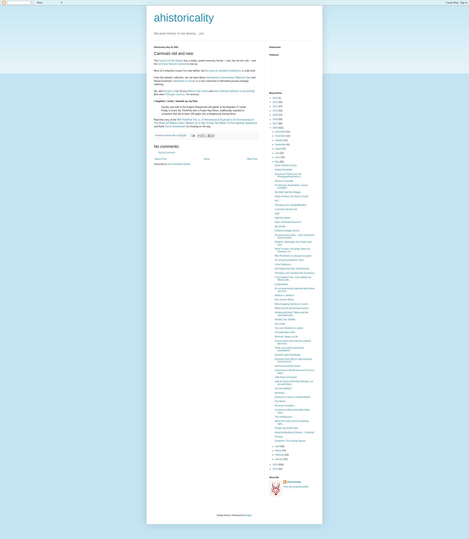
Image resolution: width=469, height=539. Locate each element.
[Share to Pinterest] (213, 136)
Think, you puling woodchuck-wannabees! (289, 349)
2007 (275, 123)
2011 (275, 106)
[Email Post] (193, 135)
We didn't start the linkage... (288, 192)
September (281, 144)
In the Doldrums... (283, 264)
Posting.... (280, 436)
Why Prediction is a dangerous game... (294, 256)
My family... (280, 393)
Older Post (252, 159)
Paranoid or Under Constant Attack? (293, 397)
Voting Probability (283, 169)
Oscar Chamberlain (175, 126)
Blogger (248, 515)
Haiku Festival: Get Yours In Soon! (292, 196)
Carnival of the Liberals (171, 60)
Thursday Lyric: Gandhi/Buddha (290, 205)
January (279, 459)
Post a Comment (166, 152)
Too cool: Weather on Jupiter (289, 328)
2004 (275, 469)
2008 (275, 119)
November (280, 136)
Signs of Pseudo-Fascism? (288, 222)
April (277, 446)
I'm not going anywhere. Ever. (289, 260)
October (279, 140)
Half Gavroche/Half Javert (287, 366)
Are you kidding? (283, 388)
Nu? (277, 200)
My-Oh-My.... (281, 226)
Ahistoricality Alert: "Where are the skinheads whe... (291, 313)
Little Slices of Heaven (286, 377)
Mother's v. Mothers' (284, 295)
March (278, 450)
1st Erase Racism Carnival (172, 64)
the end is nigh (171, 91)
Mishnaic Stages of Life (286, 336)
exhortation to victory (184, 81)
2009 (275, 115)
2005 (275, 464)
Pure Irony (280, 324)
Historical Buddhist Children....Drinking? (295, 432)
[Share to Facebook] (209, 136)
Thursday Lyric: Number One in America (294, 273)
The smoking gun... (284, 417)
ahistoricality (184, 18)
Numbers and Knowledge (287, 355)
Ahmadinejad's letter (285, 332)
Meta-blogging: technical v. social (291, 304)
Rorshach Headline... (285, 405)
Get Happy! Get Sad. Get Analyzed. (292, 268)
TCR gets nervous (174, 94)
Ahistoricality (294, 482)
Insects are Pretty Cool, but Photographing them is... (288, 175)
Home (207, 159)
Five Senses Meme (284, 299)
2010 (275, 110)
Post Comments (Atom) (178, 164)
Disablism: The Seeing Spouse (290, 441)
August (279, 148)
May (277, 161)
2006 (275, 128)
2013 (275, 98)
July (277, 153)
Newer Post (160, 159)
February (280, 455)
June (278, 157)
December (280, 131)
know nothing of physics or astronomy (233, 91)
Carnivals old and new (286, 209)
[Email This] (199, 136)
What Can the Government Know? (292, 308)
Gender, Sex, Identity (285, 319)
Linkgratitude (281, 284)
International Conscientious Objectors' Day (228, 77)
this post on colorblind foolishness (223, 70)
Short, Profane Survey (286, 165)
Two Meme (280, 401)
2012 (275, 102)
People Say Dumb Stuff (286, 428)
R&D (277, 213)
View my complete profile (295, 486)
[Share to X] (206, 136)
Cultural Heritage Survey (287, 230)
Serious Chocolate (284, 181)
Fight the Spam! (282, 218)
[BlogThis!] (202, 136)
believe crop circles (197, 91)
